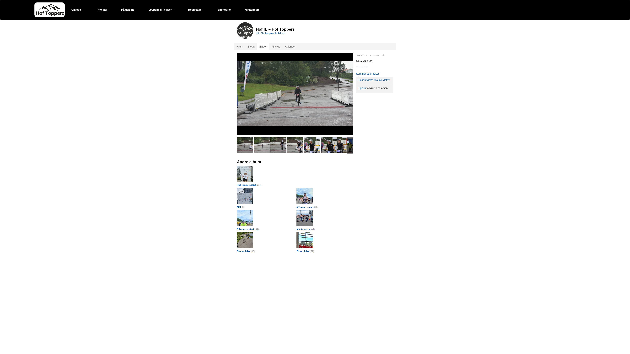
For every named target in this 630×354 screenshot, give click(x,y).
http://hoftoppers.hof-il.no (270, 33)
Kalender (290, 46)
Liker (376, 73)
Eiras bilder (305, 251)
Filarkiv (276, 46)
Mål (240, 207)
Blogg (251, 46)
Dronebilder (246, 251)
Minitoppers (252, 9)
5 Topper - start (307, 207)
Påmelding (128, 9)
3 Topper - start (248, 229)
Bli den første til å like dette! (374, 80)
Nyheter (102, 9)
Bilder (263, 46)
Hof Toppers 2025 (249, 185)
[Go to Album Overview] (245, 173)
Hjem (240, 46)
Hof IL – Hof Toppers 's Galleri (368, 55)
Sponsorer (224, 9)
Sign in (362, 88)
